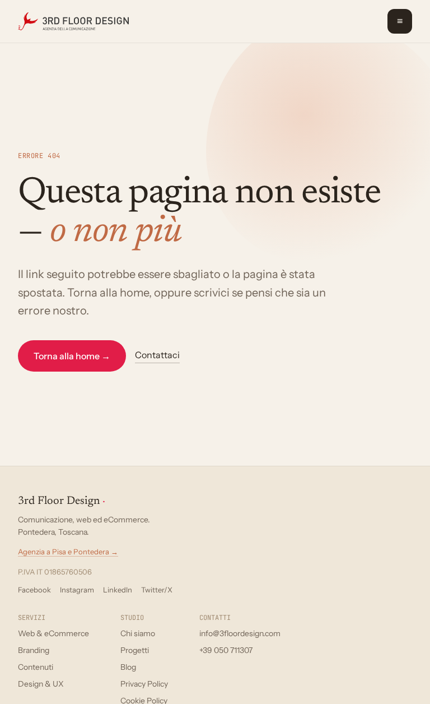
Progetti (134, 650)
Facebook (34, 589)
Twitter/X (156, 589)
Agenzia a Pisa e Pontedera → (68, 551)
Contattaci (157, 354)
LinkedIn (117, 589)
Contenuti (35, 667)
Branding (33, 650)
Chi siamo (137, 633)
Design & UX (41, 684)
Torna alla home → (72, 356)
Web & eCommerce (53, 633)
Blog (128, 667)
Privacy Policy (144, 684)
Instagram (77, 589)
